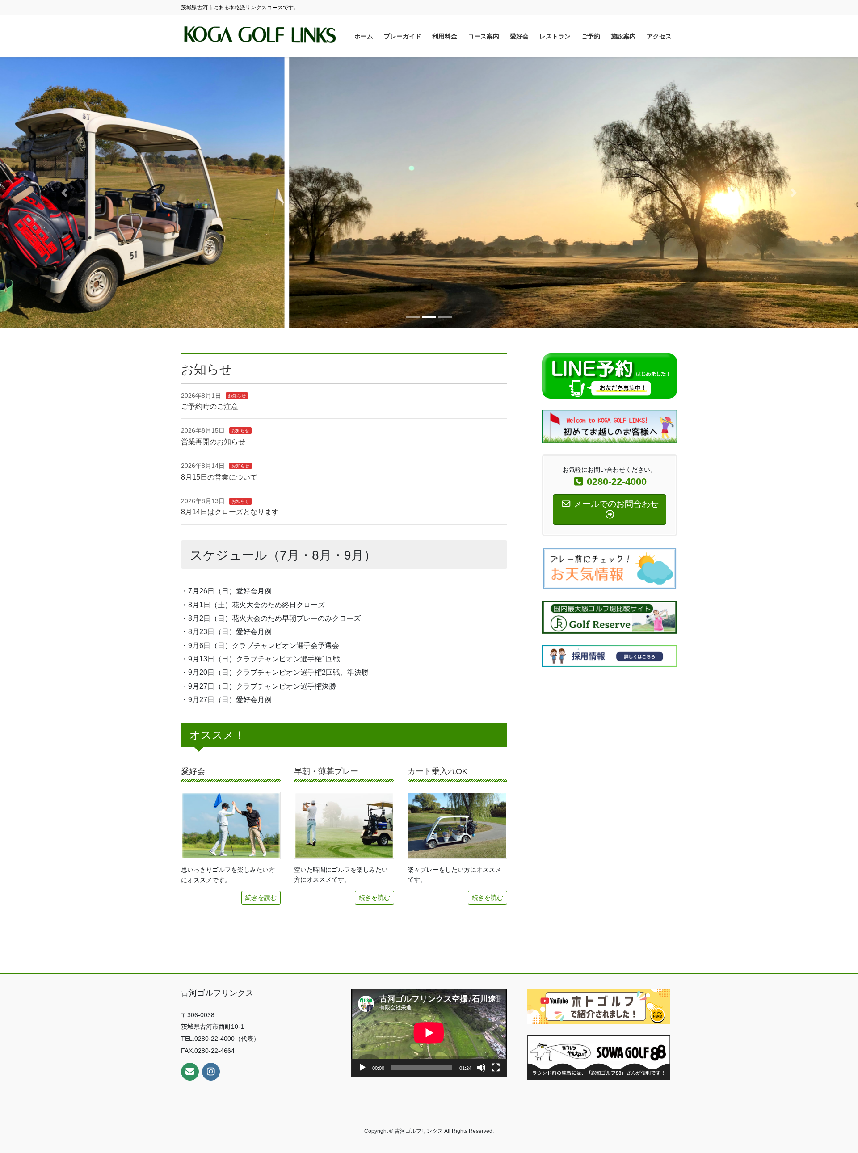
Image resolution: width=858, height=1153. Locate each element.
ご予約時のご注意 (209, 406)
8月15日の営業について (219, 477)
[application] (429, 1033)
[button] (64, 192)
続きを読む (261, 897)
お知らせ (237, 395)
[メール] (190, 1072)
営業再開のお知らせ (213, 442)
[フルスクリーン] (495, 1067)
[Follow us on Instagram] (211, 1072)
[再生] (362, 1067)
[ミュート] (481, 1067)
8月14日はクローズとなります (230, 512)
